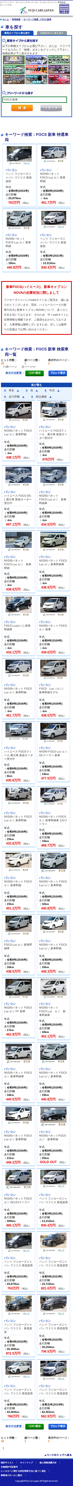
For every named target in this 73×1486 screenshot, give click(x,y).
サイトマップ (26, 1462)
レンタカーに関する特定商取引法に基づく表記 (23, 1471)
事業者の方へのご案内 (11, 1475)
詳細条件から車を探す (52, 33)
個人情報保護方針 (48, 1462)
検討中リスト (7, 1462)
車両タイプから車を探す (17, 33)
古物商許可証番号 (9, 1467)
